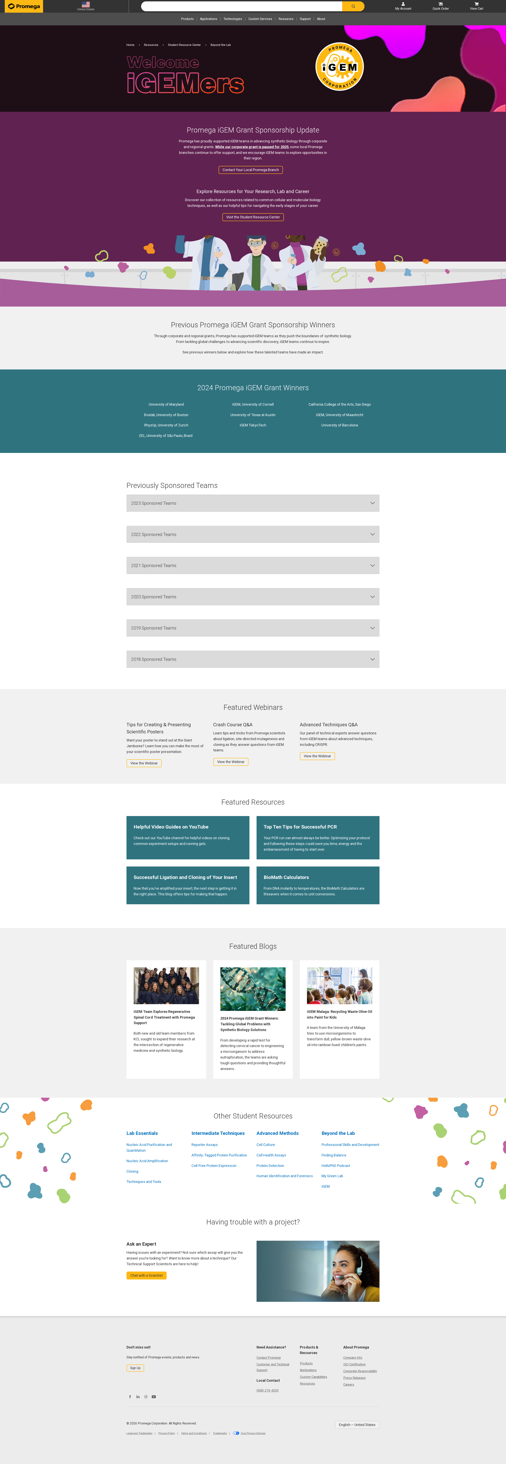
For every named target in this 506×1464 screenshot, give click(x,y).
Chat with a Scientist (146, 1275)
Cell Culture (266, 1145)
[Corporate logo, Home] (24, 6)
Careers (348, 1384)
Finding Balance (334, 1155)
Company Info (353, 1358)
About (321, 19)
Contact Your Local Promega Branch (251, 170)
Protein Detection (270, 1166)
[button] (353, 6)
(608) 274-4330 (267, 1390)
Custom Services (260, 19)
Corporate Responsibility (360, 1371)
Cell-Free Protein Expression (214, 1166)
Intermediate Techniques (218, 1133)
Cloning (132, 1171)
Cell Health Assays (271, 1155)
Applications (208, 19)
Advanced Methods (278, 1133)
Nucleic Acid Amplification (147, 1161)
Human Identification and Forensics (285, 1176)
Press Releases (354, 1378)
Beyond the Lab (338, 1133)
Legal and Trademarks (139, 1433)
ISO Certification (354, 1364)
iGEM (326, 1186)
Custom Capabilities (313, 1377)
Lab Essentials (142, 1133)
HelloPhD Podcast (336, 1166)
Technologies (233, 19)
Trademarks (220, 1433)
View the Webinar (144, 763)
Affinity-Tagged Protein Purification (219, 1155)
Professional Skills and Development (350, 1145)
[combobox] (241, 6)
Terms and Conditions (194, 1433)
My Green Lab (332, 1176)
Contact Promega (269, 1358)
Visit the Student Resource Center (253, 217)
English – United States (357, 1425)
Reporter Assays (205, 1145)
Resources (286, 19)
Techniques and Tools (143, 1182)
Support (305, 19)
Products (187, 19)
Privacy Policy (167, 1433)
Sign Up (135, 1368)
